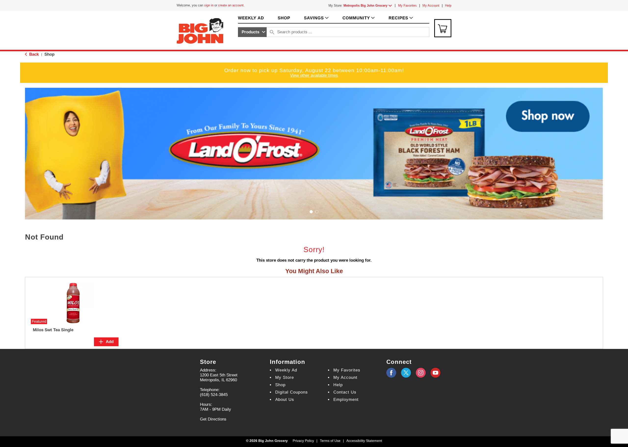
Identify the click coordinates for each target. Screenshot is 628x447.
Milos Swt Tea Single (53, 330)
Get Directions (213, 419)
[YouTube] (421, 373)
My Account (430, 5)
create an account (231, 5)
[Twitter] (406, 373)
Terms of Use (330, 441)
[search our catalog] (272, 32)
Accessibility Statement (364, 441)
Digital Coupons (291, 392)
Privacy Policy (303, 441)
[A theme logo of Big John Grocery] (200, 30)
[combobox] (252, 32)
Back (33, 54)
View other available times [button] (314, 75)
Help (448, 5)
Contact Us (344, 392)
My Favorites (407, 5)
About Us (284, 399)
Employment (346, 399)
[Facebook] (391, 373)
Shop (49, 54)
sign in (208, 5)
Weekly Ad (286, 370)
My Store (284, 377)
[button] (368, 5)
